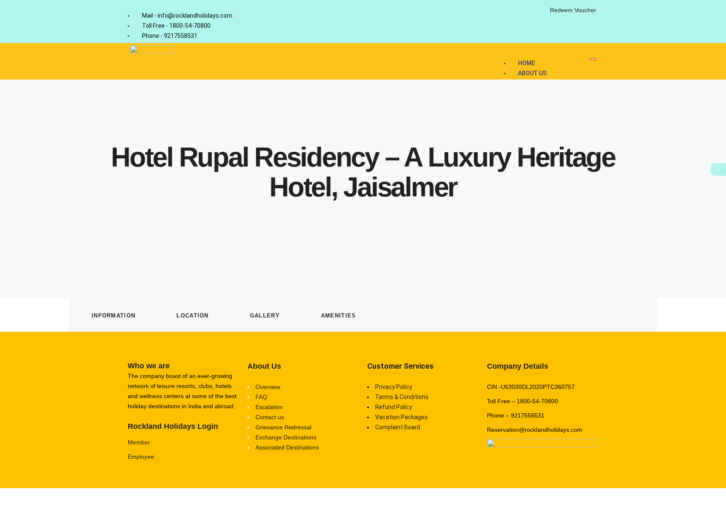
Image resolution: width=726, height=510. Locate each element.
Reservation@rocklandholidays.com (534, 429)
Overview (267, 386)
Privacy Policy (393, 386)
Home (526, 63)
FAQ (261, 397)
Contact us (269, 417)
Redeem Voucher (573, 10)
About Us (532, 73)
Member (139, 442)
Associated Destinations (287, 447)
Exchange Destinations (285, 437)
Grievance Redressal (283, 427)
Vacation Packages (401, 417)
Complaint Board (397, 427)
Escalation (269, 407)
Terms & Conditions (402, 397)
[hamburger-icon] (592, 59)
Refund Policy (393, 407)
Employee (141, 456)
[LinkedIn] (536, 14)
